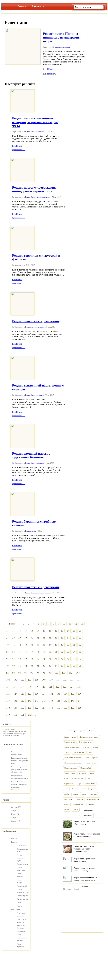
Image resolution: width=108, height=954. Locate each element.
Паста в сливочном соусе (73, 758)
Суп (79, 784)
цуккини (91, 804)
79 (7, 666)
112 (65, 680)
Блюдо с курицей (70, 737)
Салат (66, 778)
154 (51, 708)
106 (22, 680)
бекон (84, 789)
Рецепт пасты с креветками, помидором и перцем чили (34, 189)
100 (56, 673)
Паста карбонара (20, 945)
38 (74, 638)
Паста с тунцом (22, 864)
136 (79, 694)
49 (62, 645)
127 (15, 694)
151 (29, 708)
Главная (11, 6)
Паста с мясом (30, 531)
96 (32, 673)
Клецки (86, 747)
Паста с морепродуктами (40, 197)
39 (80, 638)
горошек (93, 789)
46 (44, 645)
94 (19, 673)
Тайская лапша (90, 784)
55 (19, 652)
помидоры (79, 799)
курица (75, 794)
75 (62, 659)
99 (50, 673)
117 (22, 687)
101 (63, 673)
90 (74, 666)
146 (72, 701)
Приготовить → (50, 74)
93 (13, 673)
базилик (75, 789)
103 (78, 673)
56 (25, 652)
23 (62, 631)
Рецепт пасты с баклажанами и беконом (19, 777)
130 (36, 694)
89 (68, 666)
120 (43, 687)
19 (38, 631)
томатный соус (78, 804)
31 (32, 638)
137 (8, 701)
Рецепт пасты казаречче (21, 920)
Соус (88, 778)
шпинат (75, 810)
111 (57, 680)
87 (56, 666)
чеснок (66, 810)
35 (56, 638)
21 (50, 631)
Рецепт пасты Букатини (21, 927)
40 (7, 645)
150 (22, 708)
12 (76, 624)
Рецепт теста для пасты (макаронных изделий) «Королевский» (84, 848)
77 (74, 659)
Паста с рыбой (85, 768)
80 (13, 666)
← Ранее (10, 624)
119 (36, 687)
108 (36, 680)
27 (7, 638)
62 (62, 652)
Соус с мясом (69, 784)
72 (44, 659)
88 (62, 666)
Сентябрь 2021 (16, 807)
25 (74, 631)
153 (44, 708)
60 (50, 652)
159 (8, 715)
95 (25, 673)
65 (80, 652)
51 (74, 645)
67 (13, 659)
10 (64, 624)
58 (38, 652)
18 (32, 631)
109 (44, 680)
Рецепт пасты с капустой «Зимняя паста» (19, 753)
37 (68, 638)
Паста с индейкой (20, 875)
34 (50, 638)
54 (13, 652)
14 (7, 631)
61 (56, 652)
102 (70, 673)
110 (51, 680)
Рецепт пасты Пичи (21, 933)
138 (15, 701)
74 (56, 659)
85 (44, 666)
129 (29, 694)
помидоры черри (93, 799)
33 (44, 638)
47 (50, 645)
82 (25, 666)
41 (13, 645)
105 (15, 680)
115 (8, 687)
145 (65, 701)
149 (15, 708)
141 (36, 701)
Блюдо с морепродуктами (89, 737)
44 (32, 645)
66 (7, 659)
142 (44, 701)
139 (22, 701)
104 (8, 680)
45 (38, 645)
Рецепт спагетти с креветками (35, 321)
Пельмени (82, 773)
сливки (66, 804)
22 (56, 631)
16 (19, 631)
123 (64, 687)
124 (72, 687)
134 (65, 694)
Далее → (32, 715)
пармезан (93, 794)
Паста (27, 131)
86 (50, 666)
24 (68, 631)
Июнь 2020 (15, 814)
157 (72, 708)
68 (19, 659)
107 (29, 680)
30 (25, 638)
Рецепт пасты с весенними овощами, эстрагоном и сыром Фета (35, 122)
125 (79, 687)
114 (79, 680)
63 (68, 652)
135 (72, 694)
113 (72, 680)
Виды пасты (38, 6)
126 (8, 694)
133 (58, 694)
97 (38, 673)
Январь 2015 (15, 821)
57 (32, 652)
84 (38, 666)
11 (70, 624)
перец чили (68, 799)
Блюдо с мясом (69, 742)
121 (50, 687)
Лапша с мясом (78, 753)
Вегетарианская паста (61, 47)
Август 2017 (15, 818)
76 (68, 659)
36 (62, 638)
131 (44, 694)
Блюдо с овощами (85, 742)
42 (19, 645)
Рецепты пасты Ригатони (22, 939)
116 (15, 687)
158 (79, 708)
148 (8, 708)
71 (38, 659)
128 (22, 694)
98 (44, 673)
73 (50, 659)
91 (80, 666)
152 (36, 708)
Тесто (66, 789)
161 (22, 715)
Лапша (66, 753)
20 (44, 631)
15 (13, 631)
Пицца (92, 773)
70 (32, 659)
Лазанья (95, 747)
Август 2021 (15, 811)
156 (65, 708)
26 (80, 631)
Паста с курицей (37, 395)
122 (57, 687)
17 (25, 631)
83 (32, 666)
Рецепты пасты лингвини (22, 914)
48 (56, 645)
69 (25, 659)
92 (7, 673)
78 (80, 659)
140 (29, 701)
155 (58, 708)
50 (68, 645)
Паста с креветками (21, 869)
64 (74, 652)
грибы (66, 794)
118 (29, 687)
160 (15, 715)
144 (58, 701)
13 (82, 624)
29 (19, 638)
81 (19, 666)
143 (51, 701)
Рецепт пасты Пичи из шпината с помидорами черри (61, 37)
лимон (84, 794)
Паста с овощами (37, 131)
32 (38, 638)
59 (44, 652)
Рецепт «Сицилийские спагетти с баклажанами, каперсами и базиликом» (19, 786)
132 (51, 694)
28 (13, 638)
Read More (48, 69)
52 (80, 645)
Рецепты (22, 6)
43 (25, 645)
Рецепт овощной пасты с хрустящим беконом (31, 455)
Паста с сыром (69, 773)
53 (7, 652)
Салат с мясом (77, 778)
